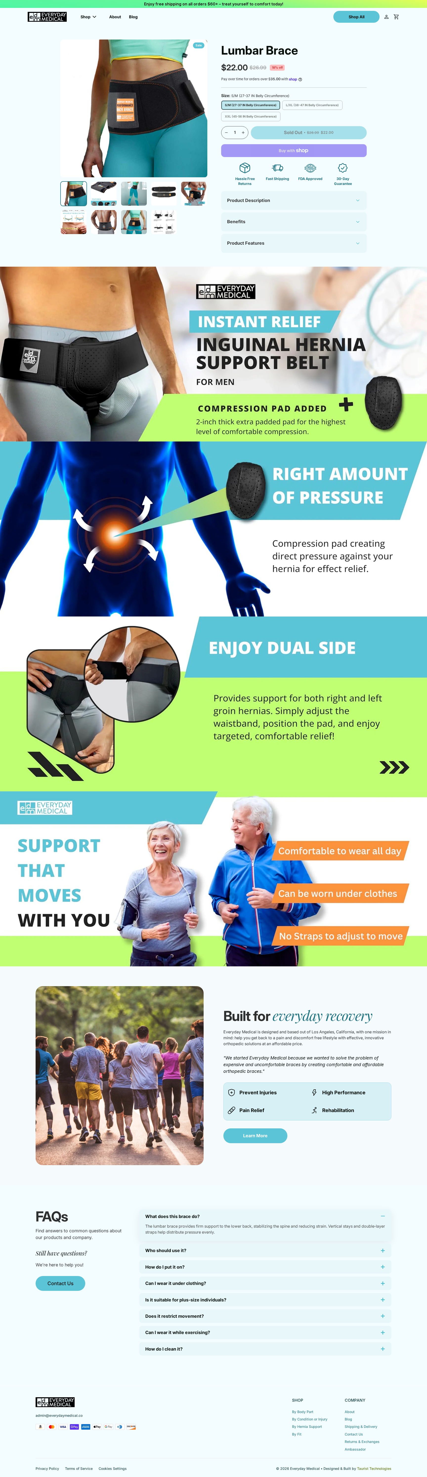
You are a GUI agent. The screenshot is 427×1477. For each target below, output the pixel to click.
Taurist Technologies (374, 1468)
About (115, 16)
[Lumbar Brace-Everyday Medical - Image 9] (164, 222)
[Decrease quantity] (226, 133)
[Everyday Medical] (47, 17)
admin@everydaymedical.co (59, 1415)
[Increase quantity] (243, 133)
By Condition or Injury (309, 1419)
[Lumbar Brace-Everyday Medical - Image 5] (194, 193)
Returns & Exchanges (362, 1441)
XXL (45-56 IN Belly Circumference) (251, 116)
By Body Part (302, 1412)
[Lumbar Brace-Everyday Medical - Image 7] (103, 222)
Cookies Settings (113, 1468)
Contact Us (60, 1283)
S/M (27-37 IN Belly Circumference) (251, 105)
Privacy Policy (47, 1468)
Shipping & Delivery (361, 1426)
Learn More (255, 1135)
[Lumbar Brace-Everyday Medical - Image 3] (134, 193)
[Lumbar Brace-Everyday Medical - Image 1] (73, 193)
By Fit (296, 1434)
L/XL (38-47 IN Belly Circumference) (312, 105)
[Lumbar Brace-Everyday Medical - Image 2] (103, 193)
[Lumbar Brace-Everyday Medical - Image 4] (164, 193)
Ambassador (355, 1449)
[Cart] (396, 17)
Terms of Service (79, 1468)
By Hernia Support (307, 1426)
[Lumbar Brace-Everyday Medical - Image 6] (73, 222)
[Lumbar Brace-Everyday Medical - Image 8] (134, 222)
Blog (133, 16)
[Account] (386, 17)
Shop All (356, 16)
